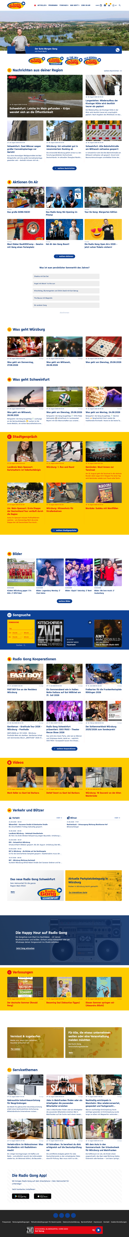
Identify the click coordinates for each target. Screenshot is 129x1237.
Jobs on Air (85, 5)
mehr (59, 818)
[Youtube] (67, 1215)
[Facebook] (55, 1215)
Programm (52, 5)
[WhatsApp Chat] (118, 50)
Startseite (35, 5)
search (120, 5)
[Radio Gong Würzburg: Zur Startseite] (16, 5)
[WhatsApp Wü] (73, 1215)
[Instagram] (61, 1215)
